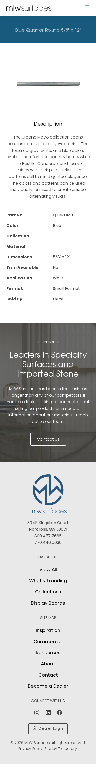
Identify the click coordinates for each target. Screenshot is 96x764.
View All (48, 569)
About (48, 664)
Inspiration (48, 630)
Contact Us (48, 439)
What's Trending (48, 580)
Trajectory (67, 748)
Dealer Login (51, 728)
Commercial (48, 641)
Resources (48, 652)
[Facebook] (59, 712)
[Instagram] (36, 712)
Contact (48, 675)
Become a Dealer (48, 686)
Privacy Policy (30, 748)
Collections (48, 592)
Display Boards (48, 603)
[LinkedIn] (48, 712)
